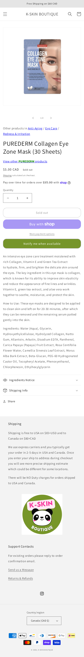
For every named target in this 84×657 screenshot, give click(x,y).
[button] (5, 14)
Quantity (8, 190)
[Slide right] (50, 118)
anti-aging (35, 128)
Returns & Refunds (20, 578)
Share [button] (11, 401)
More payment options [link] (42, 233)
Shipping (7, 175)
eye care (51, 128)
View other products (25, 161)
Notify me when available (42, 244)
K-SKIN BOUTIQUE (45, 650)
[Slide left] (33, 118)
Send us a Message (21, 570)
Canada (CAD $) (40, 620)
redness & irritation (16, 134)
